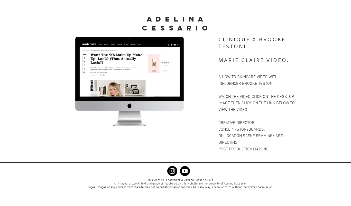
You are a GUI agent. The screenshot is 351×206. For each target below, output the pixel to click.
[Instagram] (172, 171)
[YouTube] (185, 171)
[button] (131, 82)
